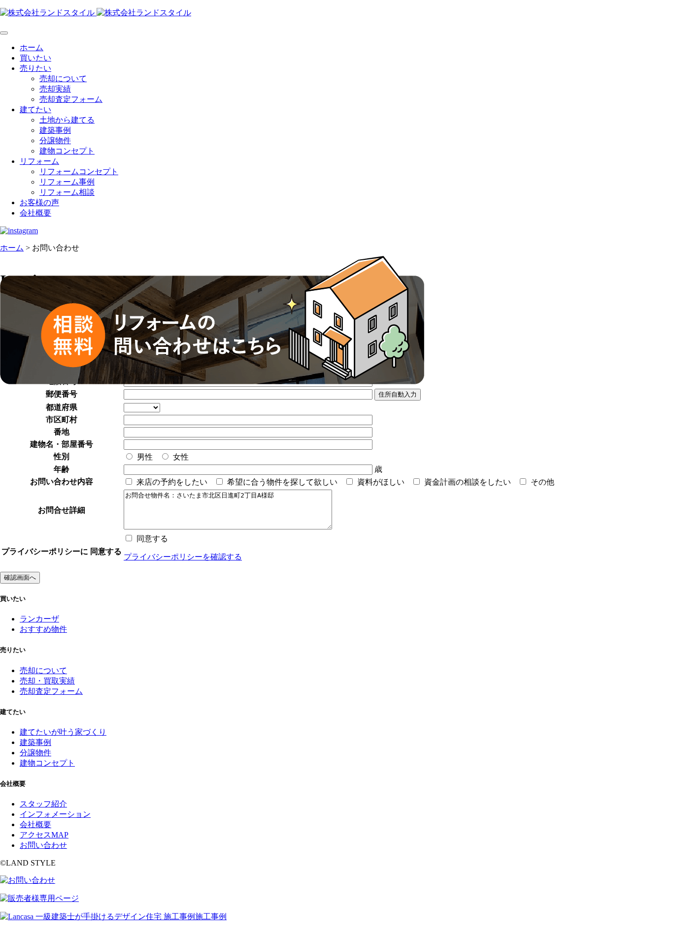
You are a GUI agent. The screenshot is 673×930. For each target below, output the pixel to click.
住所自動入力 (397, 394)
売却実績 (55, 89)
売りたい (35, 68)
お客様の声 (39, 202)
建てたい (35, 109)
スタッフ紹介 (43, 804)
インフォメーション (55, 814)
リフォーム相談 (67, 192)
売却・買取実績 (47, 681)
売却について (63, 78)
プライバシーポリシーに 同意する (61, 551)
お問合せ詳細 (61, 510)
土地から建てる (67, 120)
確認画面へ (20, 577)
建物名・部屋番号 (61, 444)
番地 (61, 432)
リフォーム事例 (67, 182)
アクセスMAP (44, 835)
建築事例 (55, 130)
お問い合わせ (43, 845)
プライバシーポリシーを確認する (183, 557)
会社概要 (35, 213)
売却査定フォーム (70, 99)
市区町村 (61, 419)
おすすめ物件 (43, 629)
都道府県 (61, 407)
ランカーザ (39, 619)
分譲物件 (55, 140)
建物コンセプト (67, 151)
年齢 (61, 469)
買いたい (35, 58)
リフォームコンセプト (78, 171)
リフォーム (39, 161)
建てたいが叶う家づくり (63, 732)
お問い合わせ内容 (61, 481)
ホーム (31, 47)
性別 (61, 456)
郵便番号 (61, 394)
